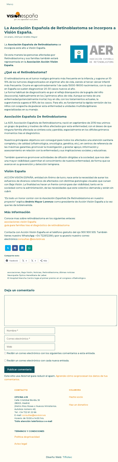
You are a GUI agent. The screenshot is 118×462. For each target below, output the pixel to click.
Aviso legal (20, 443)
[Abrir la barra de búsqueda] (114, 5)
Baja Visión (26, 272)
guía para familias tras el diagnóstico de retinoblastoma (37, 225)
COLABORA (75, 390)
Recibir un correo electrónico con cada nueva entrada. (38, 360)
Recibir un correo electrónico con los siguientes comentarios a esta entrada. (51, 353)
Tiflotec (67, 457)
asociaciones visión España (20, 221)
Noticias (37, 272)
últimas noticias (67, 272)
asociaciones (13, 272)
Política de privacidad (27, 437)
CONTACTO (21, 390)
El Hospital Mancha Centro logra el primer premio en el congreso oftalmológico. (46, 278)
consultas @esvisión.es (31, 239)
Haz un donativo (78, 404)
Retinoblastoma (50, 272)
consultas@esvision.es (34, 415)
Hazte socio (76, 397)
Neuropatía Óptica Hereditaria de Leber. (27, 275)
